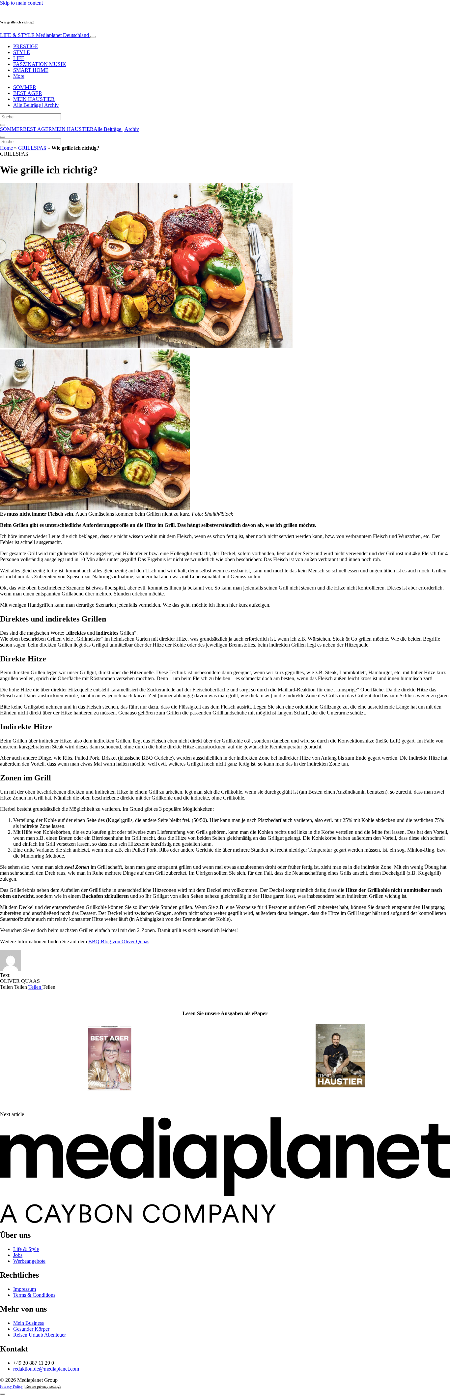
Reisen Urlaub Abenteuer (39, 1335)
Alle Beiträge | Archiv (36, 105)
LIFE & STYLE (44, 35)
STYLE (21, 52)
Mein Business (28, 1323)
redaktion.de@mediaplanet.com (46, 1369)
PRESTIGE (25, 46)
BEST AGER (27, 93)
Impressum (24, 1289)
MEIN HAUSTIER (34, 99)
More (18, 76)
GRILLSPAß (32, 148)
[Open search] (2, 125)
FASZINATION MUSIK (39, 64)
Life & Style (26, 1249)
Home (6, 148)
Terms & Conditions (34, 1295)
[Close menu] (2, 137)
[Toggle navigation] (93, 37)
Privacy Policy (11, 1386)
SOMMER (24, 87)
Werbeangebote (29, 1261)
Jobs (17, 1255)
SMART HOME (30, 70)
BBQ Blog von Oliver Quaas (118, 941)
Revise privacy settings (43, 1386)
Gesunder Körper (31, 1329)
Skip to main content (21, 3)
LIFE (18, 58)
